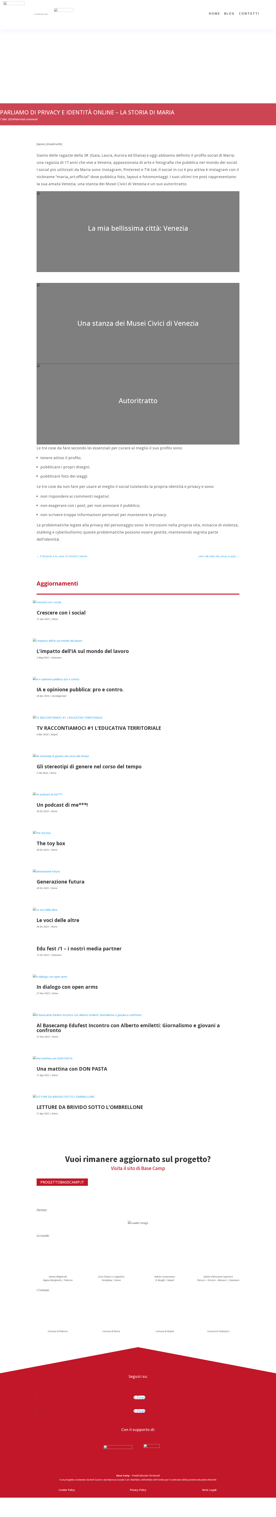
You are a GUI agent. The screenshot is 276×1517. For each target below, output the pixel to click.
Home (214, 14)
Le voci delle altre (58, 920)
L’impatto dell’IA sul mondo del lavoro (83, 651)
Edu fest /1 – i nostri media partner (79, 948)
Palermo (19, 119)
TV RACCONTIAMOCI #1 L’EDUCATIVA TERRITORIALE (99, 728)
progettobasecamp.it (62, 1182)
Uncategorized (59, 696)
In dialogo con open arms (67, 986)
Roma (55, 619)
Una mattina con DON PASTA (72, 1068)
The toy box (51, 843)
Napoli (54, 734)
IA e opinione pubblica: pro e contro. (80, 689)
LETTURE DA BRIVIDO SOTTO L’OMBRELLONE (90, 1107)
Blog (229, 14)
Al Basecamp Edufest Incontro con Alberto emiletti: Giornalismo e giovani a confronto (128, 1028)
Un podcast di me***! (62, 804)
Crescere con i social (61, 612)
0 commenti (31, 119)
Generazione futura (60, 881)
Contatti (249, 14)
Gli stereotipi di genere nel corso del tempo (89, 766)
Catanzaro (56, 657)
